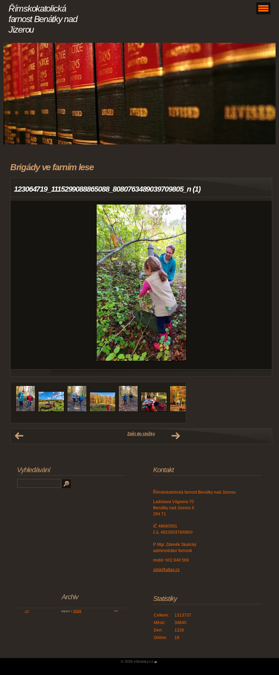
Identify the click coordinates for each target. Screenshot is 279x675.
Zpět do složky (141, 433)
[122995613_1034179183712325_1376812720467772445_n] (128, 410)
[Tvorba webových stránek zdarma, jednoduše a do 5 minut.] (155, 661)
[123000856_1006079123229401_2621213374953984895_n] (154, 410)
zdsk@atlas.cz (166, 569)
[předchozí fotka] (21, 285)
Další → (175, 436)
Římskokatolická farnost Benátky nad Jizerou (43, 19)
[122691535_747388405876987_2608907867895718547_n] (25, 410)
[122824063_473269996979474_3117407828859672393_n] (77, 410)
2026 (77, 611)
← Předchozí (19, 436)
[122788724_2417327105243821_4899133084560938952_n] (51, 410)
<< (27, 611)
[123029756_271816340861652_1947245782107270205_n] (180, 410)
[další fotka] (260, 285)
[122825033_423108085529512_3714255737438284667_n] (102, 410)
